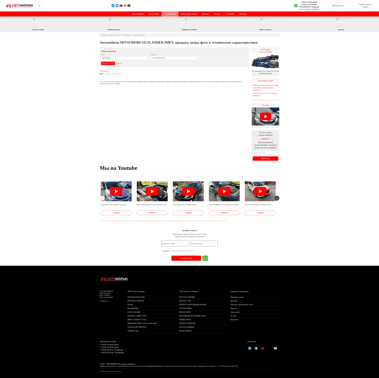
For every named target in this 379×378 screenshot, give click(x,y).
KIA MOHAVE (133, 308)
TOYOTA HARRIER (186, 327)
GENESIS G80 (133, 331)
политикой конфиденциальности (181, 251)
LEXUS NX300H (134, 312)
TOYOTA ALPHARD (187, 297)
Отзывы (217, 14)
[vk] (117, 5)
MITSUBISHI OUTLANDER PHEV (192, 316)
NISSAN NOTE (185, 312)
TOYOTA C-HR (185, 301)
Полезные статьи (237, 297)
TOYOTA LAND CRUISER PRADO (192, 305)
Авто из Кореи (154, 14)
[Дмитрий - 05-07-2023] (265, 116)
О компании (229, 14)
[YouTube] (121, 5)
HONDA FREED (185, 331)
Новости (234, 308)
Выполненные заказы (189, 14)
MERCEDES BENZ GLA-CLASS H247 (142, 323)
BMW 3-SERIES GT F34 (137, 320)
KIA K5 (130, 305)
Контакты (243, 14)
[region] (189, 198)
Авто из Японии (170, 14)
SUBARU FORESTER (187, 323)
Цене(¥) (108, 74)
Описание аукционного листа (242, 305)
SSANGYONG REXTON (137, 327)
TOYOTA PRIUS (185, 308)
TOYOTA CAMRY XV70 (137, 316)
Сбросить (119, 63)
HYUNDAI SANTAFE (136, 301)
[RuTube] (124, 5)
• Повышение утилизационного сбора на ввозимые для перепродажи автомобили (265, 87)
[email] (128, 5)
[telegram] (113, 5)
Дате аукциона (117, 74)
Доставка (205, 14)
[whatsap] (295, 5)
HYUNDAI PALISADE (136, 297)
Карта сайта (235, 312)
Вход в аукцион (137, 14)
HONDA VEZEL (185, 320)
